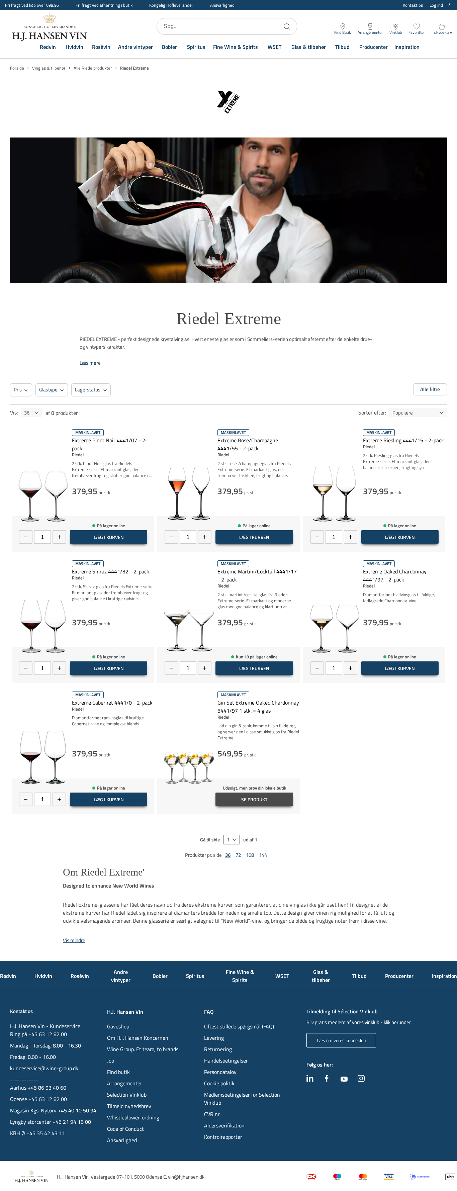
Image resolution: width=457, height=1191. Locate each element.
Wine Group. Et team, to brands (142, 1049)
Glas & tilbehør (308, 47)
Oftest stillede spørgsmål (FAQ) (239, 1026)
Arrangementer (124, 1083)
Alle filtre (430, 389)
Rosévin (101, 47)
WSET (274, 47)
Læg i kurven (109, 537)
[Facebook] (327, 1080)
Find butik (118, 1072)
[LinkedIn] (309, 1080)
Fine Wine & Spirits (235, 47)
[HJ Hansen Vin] (50, 26)
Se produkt (254, 799)
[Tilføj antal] (59, 537)
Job (110, 1061)
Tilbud (342, 47)
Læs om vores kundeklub (341, 1040)
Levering (214, 1038)
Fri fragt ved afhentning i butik (104, 5)
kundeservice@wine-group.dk (44, 1068)
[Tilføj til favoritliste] (151, 433)
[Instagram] (361, 1080)
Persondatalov (220, 1072)
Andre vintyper (135, 47)
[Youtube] (344, 1080)
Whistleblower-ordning (133, 1117)
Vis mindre (74, 940)
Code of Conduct (125, 1129)
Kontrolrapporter (223, 1137)
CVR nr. (212, 1114)
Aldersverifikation (224, 1125)
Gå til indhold (18, 7)
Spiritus (196, 47)
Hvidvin (74, 47)
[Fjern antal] (25, 537)
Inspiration (407, 47)
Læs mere (90, 363)
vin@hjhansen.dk (186, 1177)
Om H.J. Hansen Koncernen (137, 1038)
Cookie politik (220, 1083)
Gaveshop (118, 1026)
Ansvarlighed (222, 5)
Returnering (218, 1049)
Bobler (169, 47)
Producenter (373, 47)
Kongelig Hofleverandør (171, 5)
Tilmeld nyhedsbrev (129, 1106)
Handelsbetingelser (226, 1061)
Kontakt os (413, 5)
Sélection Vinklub (127, 1095)
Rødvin (48, 47)
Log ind (436, 5)
